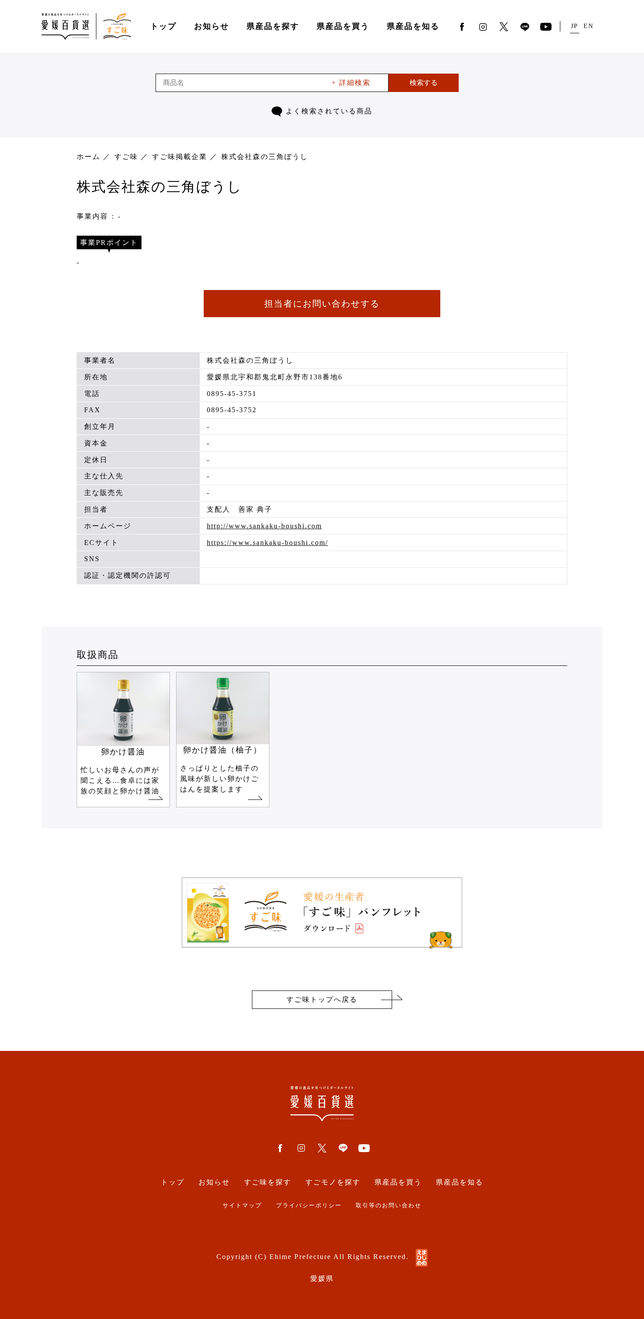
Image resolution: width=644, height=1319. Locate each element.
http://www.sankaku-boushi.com (264, 526)
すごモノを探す (333, 1182)
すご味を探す (267, 1182)
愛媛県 (322, 1278)
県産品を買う (343, 26)
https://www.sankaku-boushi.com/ (267, 542)
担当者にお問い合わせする (322, 303)
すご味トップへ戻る (322, 999)
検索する (424, 82)
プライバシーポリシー (309, 1205)
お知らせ (211, 26)
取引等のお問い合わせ (388, 1205)
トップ (163, 26)
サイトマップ (242, 1205)
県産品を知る (413, 26)
